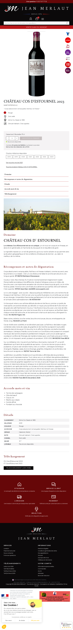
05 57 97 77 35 (55, 582)
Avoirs (40, 571)
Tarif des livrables (9, 568)
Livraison (6, 548)
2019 (16, 157)
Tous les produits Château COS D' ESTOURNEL (21, 167)
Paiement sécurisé (9, 551)
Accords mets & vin (11, 189)
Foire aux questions (10, 555)
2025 (51, 157)
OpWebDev (59, 584)
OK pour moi (35, 620)
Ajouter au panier (30, 138)
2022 (37, 157)
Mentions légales (43, 548)
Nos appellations (43, 553)
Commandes (42, 568)
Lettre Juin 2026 (8, 566)
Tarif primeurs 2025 (9, 573)
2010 (9, 157)
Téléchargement (10, 194)
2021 (30, 157)
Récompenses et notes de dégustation (18, 179)
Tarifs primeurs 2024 (10, 571)
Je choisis (22, 620)
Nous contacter (8, 553)
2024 (44, 157)
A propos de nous (43, 557)
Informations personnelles (46, 566)
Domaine (7, 174)
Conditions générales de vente (47, 551)
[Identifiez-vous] (30, 19)
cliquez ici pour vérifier (54, 579)
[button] (4, 626)
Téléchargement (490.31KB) (18, 468)
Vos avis (40, 555)
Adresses (41, 573)
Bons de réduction (43, 575)
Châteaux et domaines (45, 560)
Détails (7, 184)
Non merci (8, 620)
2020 (23, 157)
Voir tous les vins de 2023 (14, 163)
